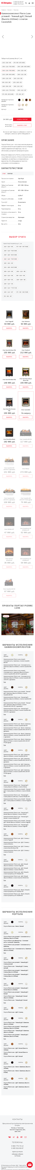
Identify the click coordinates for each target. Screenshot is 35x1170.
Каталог (9, 10)
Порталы (16, 10)
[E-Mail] (25, 1137)
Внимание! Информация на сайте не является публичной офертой (16, 1167)
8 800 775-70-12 (19, 4)
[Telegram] (13, 1137)
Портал (14, 926)
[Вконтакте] (9, 1137)
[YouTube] (17, 1137)
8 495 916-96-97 (19, 2)
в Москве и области (17, 1154)
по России (17, 1156)
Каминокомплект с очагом (16, 660)
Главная (3, 10)
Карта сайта (22, 1165)
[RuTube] (21, 1137)
